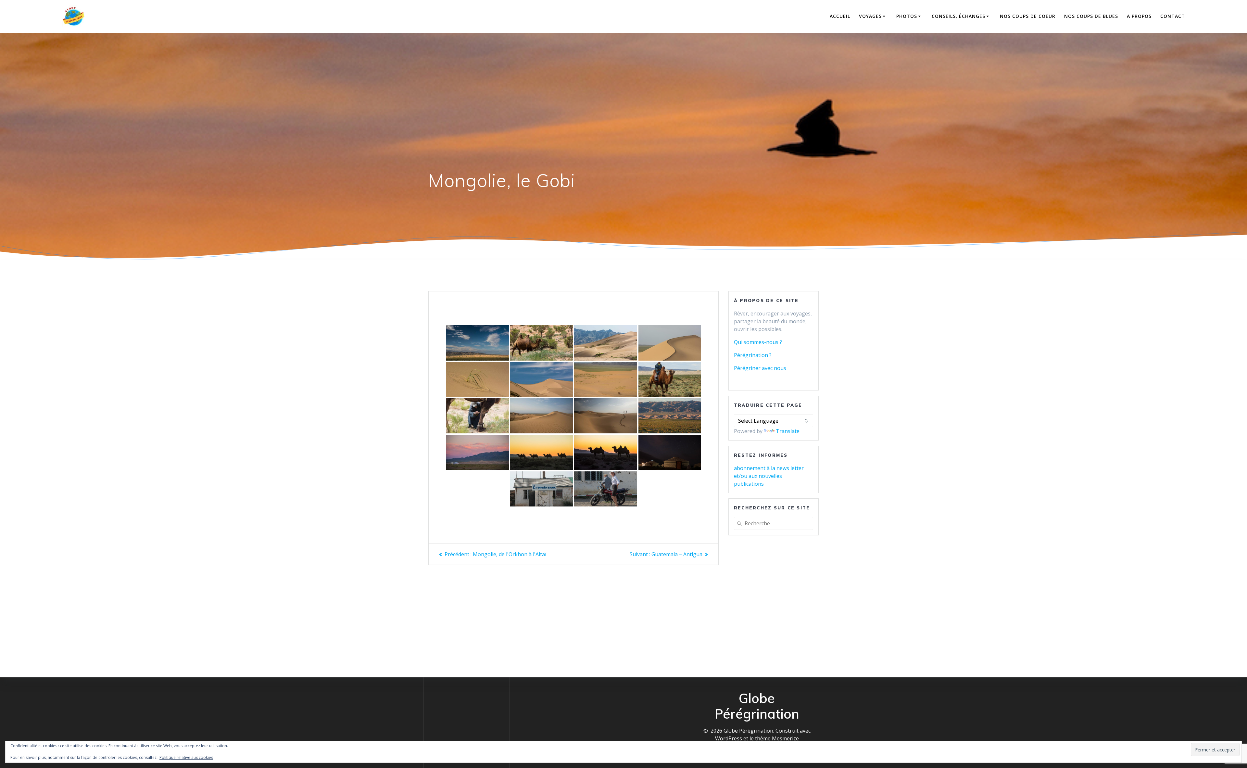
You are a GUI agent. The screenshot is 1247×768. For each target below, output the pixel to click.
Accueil (840, 16)
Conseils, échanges (958, 16)
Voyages (870, 16)
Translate (788, 431)
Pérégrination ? (753, 355)
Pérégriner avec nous (760, 368)
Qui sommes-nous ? (758, 342)
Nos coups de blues (1091, 16)
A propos (1139, 16)
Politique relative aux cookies (186, 757)
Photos (906, 16)
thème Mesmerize (777, 738)
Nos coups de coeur (1027, 16)
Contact (1172, 16)
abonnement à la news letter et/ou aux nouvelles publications (769, 476)
